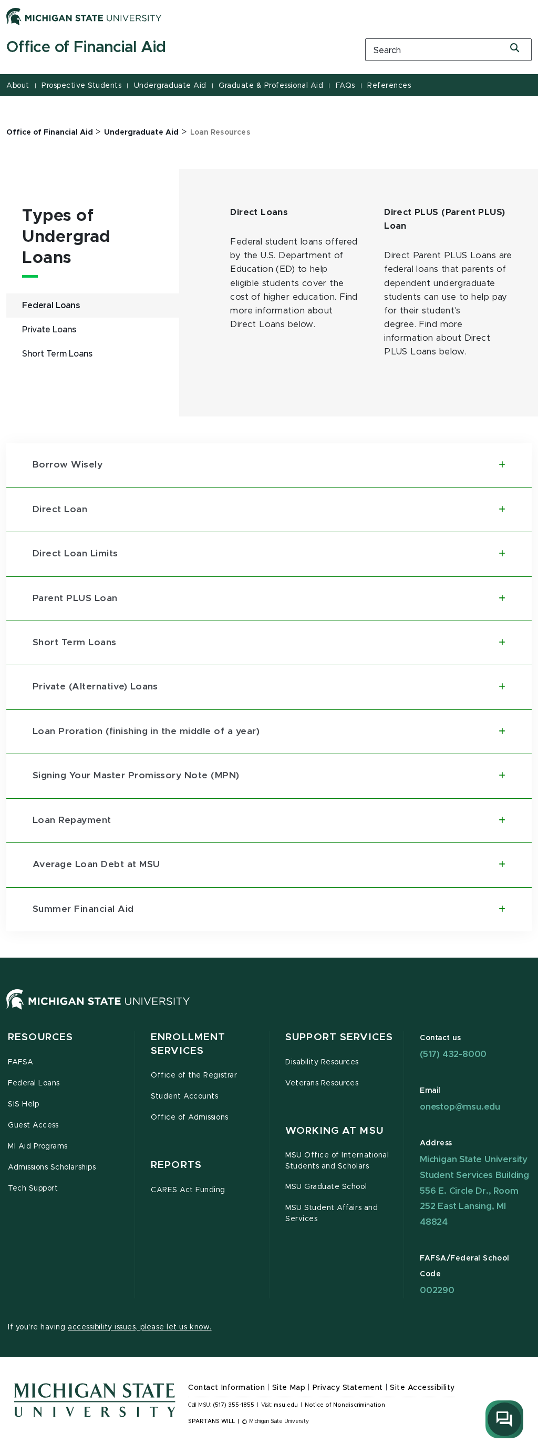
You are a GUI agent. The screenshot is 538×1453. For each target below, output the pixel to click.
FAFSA (21, 1062)
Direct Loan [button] (60, 509)
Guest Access (33, 1125)
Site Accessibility (422, 1387)
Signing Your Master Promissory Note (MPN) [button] (136, 775)
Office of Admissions (190, 1117)
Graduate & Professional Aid (271, 85)
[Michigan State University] (84, 16)
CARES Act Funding (188, 1190)
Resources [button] (40, 1037)
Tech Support (33, 1188)
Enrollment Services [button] (188, 1044)
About (17, 85)
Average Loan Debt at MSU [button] (96, 864)
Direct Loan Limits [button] (75, 553)
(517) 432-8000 (453, 1054)
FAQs (345, 85)
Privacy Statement (348, 1387)
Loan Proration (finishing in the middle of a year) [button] (146, 731)
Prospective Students (81, 85)
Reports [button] (176, 1165)
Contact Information (226, 1387)
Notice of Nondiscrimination (345, 1405)
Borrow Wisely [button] (67, 465)
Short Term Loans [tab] (57, 354)
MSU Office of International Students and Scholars (337, 1161)
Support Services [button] (339, 1037)
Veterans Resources (322, 1083)
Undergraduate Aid (170, 85)
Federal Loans (34, 1083)
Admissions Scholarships (52, 1167)
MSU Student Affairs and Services (331, 1213)
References (389, 85)
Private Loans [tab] (49, 330)
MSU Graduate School (326, 1187)
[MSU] (98, 1009)
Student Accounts (184, 1096)
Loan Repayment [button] (72, 820)
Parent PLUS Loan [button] (75, 598)
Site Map (288, 1387)
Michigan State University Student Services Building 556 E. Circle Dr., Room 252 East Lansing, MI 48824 (474, 1191)
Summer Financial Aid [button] (83, 909)
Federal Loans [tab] (51, 305)
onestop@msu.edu (460, 1106)
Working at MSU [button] (334, 1131)
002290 (437, 1290)
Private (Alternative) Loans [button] (95, 687)
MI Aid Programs (38, 1146)
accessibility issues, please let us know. (140, 1327)
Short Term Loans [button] (75, 642)
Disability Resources (322, 1062)
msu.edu (286, 1405)
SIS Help (23, 1104)
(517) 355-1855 (233, 1405)
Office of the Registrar (194, 1075)
